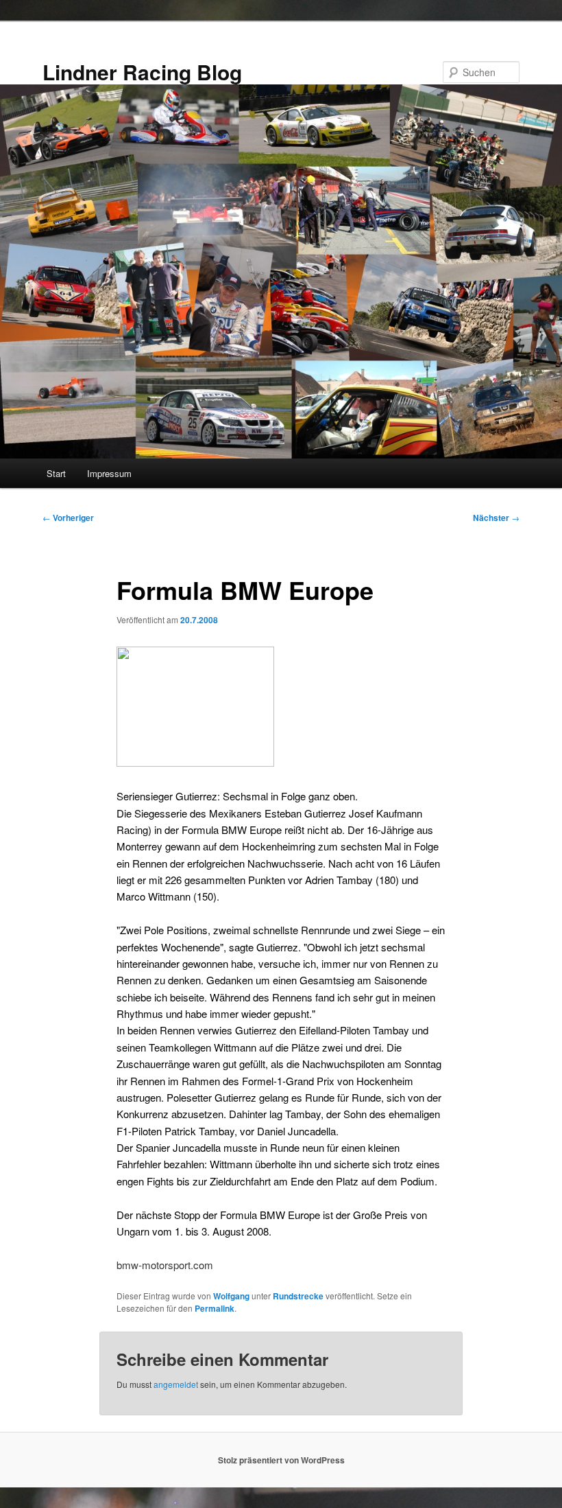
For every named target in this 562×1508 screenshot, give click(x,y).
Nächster (496, 517)
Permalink (214, 1308)
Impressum (109, 473)
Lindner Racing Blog (142, 71)
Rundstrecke (298, 1296)
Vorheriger (68, 517)
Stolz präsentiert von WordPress (281, 1460)
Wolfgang (231, 1296)
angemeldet (176, 1384)
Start (56, 473)
